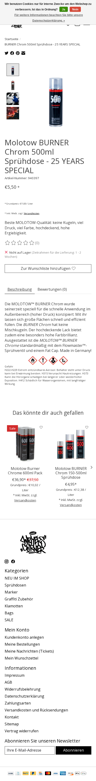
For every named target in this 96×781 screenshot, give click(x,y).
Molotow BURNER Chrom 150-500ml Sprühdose (71, 473)
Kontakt (12, 717)
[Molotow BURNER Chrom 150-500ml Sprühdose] (70, 443)
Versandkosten (31, 213)
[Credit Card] (40, 773)
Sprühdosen (15, 585)
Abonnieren (73, 750)
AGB (8, 682)
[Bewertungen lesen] (20, 243)
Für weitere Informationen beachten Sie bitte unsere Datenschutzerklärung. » (48, 17)
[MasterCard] (48, 773)
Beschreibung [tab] (19, 289)
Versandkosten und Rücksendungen (36, 710)
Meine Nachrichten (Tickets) (29, 651)
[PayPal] (26, 773)
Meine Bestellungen (22, 644)
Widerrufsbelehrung (23, 689)
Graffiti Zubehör (19, 599)
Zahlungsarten (18, 703)
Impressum (14, 675)
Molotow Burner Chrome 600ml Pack (25, 470)
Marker (11, 592)
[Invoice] (18, 773)
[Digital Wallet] (80, 773)
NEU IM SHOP (17, 578)
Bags (9, 612)
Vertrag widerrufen (21, 730)
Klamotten (14, 606)
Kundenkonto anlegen (24, 637)
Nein (75, 9)
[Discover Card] (71, 773)
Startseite (11, 39)
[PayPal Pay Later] (33, 773)
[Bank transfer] (11, 773)
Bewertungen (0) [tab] (52, 289)
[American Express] (63, 773)
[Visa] (55, 773)
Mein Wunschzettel (21, 658)
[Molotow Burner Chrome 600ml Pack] (25, 443)
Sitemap (12, 724)
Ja (63, 9)
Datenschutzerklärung (24, 696)
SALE (9, 619)
